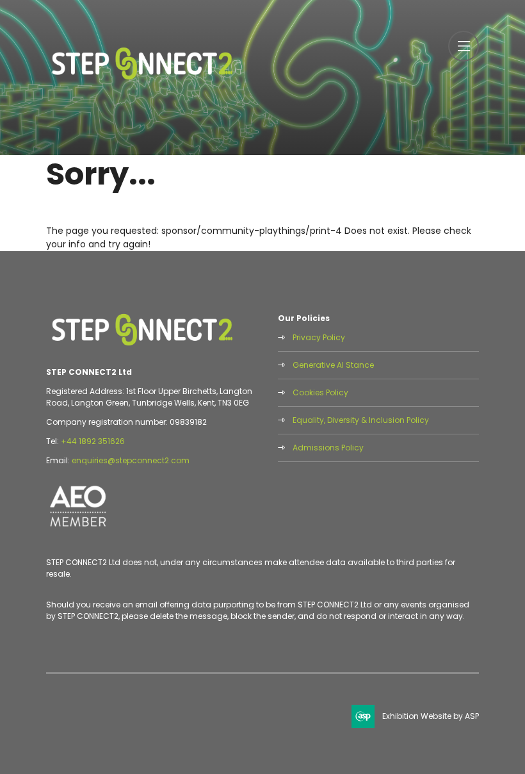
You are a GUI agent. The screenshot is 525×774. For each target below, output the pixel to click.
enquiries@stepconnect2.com (131, 460)
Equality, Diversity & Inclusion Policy (361, 420)
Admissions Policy (328, 447)
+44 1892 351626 (93, 441)
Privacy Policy (319, 337)
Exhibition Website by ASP (430, 716)
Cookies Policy (320, 392)
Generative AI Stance (333, 364)
